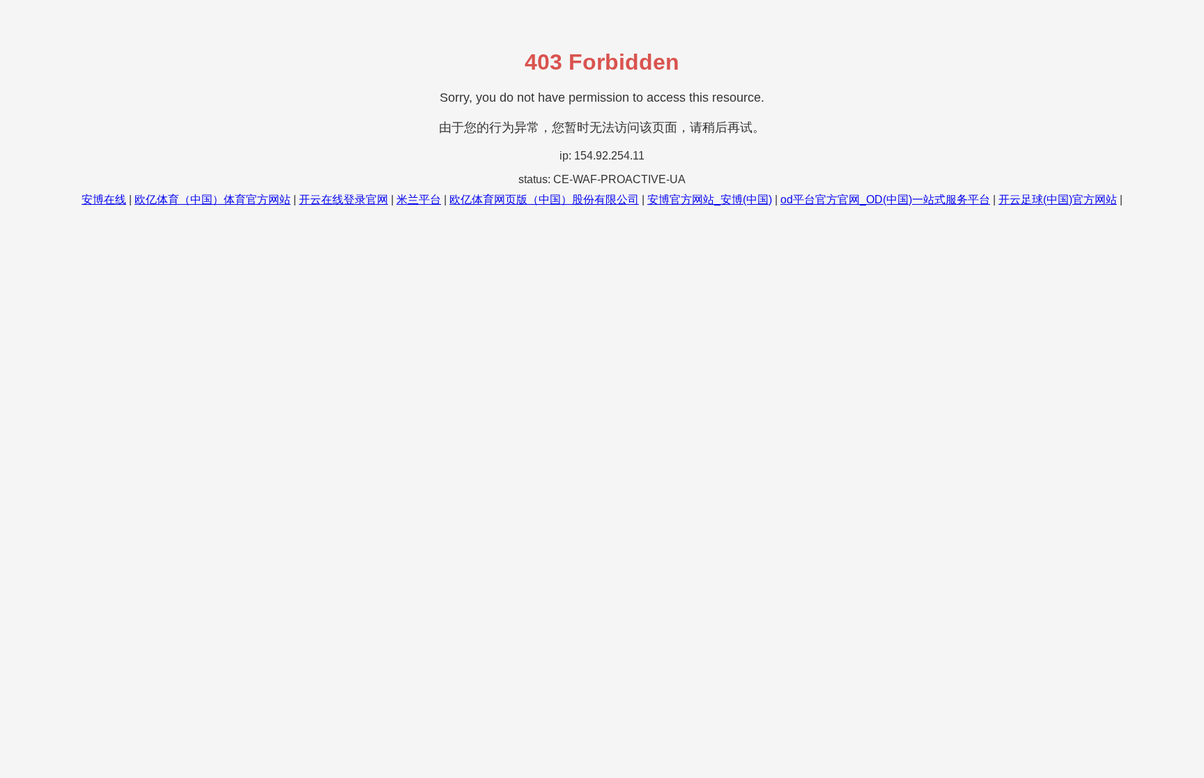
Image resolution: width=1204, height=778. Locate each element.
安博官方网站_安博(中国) (709, 199)
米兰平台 (418, 199)
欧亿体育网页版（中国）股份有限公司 (544, 199)
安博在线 (104, 199)
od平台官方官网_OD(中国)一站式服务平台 (885, 199)
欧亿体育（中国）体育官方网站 (212, 199)
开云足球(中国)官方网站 (1057, 199)
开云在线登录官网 (343, 199)
